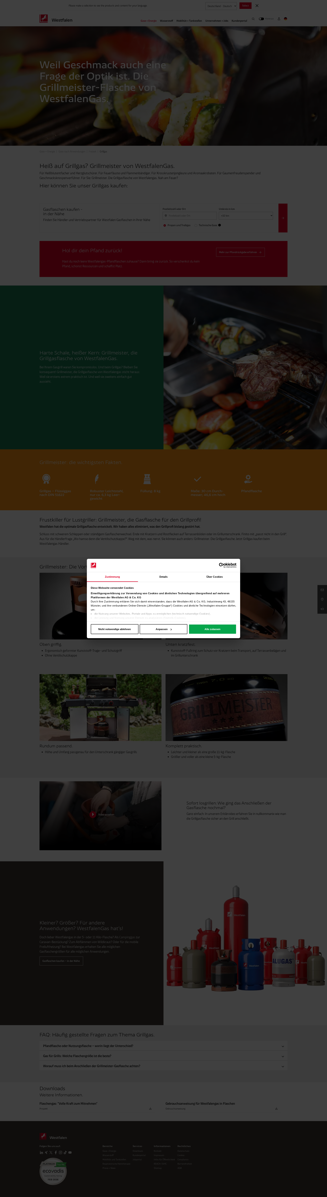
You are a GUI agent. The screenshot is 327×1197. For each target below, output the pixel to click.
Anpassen (162, 629)
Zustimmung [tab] (112, 576)
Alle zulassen (212, 629)
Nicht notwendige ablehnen (114, 629)
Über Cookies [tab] (214, 576)
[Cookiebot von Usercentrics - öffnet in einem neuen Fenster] (221, 565)
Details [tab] (163, 576)
